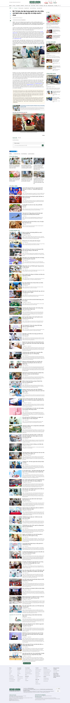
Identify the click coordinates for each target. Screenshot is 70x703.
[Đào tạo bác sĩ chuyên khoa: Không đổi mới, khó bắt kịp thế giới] (49, 99)
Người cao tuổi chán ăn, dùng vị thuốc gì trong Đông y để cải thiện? (56, 60)
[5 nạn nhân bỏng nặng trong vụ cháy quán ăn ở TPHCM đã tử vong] (15, 546)
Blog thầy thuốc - (48, 86)
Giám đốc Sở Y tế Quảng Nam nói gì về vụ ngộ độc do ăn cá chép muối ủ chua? (14, 166)
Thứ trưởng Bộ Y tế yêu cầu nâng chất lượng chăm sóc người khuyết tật (32, 326)
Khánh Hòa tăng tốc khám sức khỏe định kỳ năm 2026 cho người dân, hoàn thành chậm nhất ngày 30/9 (33, 343)
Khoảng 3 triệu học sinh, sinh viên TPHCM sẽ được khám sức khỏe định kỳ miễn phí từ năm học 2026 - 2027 (33, 391)
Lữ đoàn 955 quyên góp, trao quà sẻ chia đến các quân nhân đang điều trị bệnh (33, 552)
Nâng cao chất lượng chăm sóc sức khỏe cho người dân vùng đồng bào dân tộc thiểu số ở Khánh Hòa (32, 363)
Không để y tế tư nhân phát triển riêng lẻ (31, 240)
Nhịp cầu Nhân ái (55, 673)
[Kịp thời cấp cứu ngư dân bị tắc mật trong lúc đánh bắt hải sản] (15, 502)
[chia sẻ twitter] (10, 14)
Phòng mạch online (50, 5)
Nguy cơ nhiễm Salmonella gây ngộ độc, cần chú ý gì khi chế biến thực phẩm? (14, 179)
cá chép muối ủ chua (17, 38)
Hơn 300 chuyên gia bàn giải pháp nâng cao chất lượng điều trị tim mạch (33, 580)
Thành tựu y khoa (20, 8)
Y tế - (23, 242)
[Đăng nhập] (55, 1)
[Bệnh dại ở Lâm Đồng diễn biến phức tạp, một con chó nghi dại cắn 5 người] (15, 294)
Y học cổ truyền (33, 5)
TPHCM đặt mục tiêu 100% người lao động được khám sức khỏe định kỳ (33, 526)
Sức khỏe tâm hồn (38, 676)
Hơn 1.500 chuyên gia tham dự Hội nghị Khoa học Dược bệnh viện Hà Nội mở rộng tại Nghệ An (33, 480)
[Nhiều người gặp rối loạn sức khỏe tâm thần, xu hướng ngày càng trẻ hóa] (15, 647)
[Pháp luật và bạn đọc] (51, 3)
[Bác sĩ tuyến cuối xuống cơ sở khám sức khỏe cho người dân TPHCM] (15, 277)
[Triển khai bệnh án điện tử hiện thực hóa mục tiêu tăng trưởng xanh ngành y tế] (15, 455)
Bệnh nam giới (38, 673)
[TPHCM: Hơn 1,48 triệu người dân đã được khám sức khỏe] (15, 464)
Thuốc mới (18, 679)
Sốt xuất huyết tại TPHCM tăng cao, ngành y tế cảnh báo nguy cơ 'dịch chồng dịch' (32, 418)
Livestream (18, 673)
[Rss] (59, 688)
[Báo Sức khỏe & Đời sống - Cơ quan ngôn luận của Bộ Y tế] (35, 2)
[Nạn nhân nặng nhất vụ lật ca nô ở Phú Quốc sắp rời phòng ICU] (15, 609)
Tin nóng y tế (15, 8)
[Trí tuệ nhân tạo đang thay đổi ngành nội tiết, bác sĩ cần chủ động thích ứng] (49, 36)
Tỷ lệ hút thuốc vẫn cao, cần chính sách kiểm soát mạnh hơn (56, 31)
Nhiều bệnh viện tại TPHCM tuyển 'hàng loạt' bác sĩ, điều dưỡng (33, 266)
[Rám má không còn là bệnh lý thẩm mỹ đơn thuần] (15, 591)
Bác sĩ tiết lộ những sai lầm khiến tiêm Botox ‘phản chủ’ (32, 615)
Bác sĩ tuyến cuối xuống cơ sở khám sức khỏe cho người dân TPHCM (33, 275)
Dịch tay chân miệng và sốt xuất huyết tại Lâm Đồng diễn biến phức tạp (32, 317)
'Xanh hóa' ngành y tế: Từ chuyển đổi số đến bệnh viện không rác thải (33, 426)
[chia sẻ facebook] (10, 11)
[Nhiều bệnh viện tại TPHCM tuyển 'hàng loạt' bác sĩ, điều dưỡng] (15, 269)
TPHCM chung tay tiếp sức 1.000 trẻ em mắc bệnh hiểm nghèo (32, 517)
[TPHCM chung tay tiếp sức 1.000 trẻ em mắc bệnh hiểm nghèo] (15, 520)
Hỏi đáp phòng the (46, 678)
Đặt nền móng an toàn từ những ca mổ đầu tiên (32, 444)
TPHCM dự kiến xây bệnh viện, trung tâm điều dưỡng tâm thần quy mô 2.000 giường (32, 353)
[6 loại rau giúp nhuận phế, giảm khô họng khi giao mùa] (53, 47)
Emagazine (26, 677)
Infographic (26, 680)
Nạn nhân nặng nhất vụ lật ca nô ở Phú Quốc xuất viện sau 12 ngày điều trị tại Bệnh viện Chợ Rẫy (33, 571)
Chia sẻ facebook (13, 151)
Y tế (11, 5)
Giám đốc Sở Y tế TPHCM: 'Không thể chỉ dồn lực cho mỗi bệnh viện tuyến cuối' (33, 489)
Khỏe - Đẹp (45, 5)
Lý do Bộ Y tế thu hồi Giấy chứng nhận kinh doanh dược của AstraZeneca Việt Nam (52, 24)
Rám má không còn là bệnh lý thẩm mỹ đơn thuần (33, 588)
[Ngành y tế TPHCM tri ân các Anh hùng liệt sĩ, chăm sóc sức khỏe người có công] (15, 537)
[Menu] (58, 5)
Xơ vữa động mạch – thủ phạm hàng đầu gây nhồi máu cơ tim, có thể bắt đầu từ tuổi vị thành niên (33, 471)
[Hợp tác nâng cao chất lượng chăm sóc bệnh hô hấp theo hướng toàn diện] (15, 511)
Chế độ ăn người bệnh (47, 672)
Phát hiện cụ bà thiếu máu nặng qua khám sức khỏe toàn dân (32, 334)
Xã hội (10, 669)
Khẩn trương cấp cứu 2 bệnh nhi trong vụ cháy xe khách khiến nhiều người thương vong (33, 597)
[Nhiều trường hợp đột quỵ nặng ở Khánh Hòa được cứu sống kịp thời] (15, 384)
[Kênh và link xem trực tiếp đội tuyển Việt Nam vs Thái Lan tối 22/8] (15, 199)
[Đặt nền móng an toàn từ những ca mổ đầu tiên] (15, 447)
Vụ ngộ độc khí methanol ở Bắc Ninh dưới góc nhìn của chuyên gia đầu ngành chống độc (26, 179)
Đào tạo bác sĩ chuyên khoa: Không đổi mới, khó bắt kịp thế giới (56, 98)
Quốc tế (10, 672)
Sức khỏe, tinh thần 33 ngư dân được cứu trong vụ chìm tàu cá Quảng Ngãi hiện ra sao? (32, 562)
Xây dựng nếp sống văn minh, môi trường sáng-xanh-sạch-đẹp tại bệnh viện (32, 308)
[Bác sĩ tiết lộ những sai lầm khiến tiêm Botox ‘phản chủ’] (15, 618)
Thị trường (55, 5)
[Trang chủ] (10, 6)
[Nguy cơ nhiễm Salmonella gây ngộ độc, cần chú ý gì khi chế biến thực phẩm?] (14, 174)
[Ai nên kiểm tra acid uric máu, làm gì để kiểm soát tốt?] (15, 208)
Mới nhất (19, 137)
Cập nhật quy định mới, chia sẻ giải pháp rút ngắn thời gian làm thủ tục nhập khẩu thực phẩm (33, 654)
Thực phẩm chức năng (47, 675)
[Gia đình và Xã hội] (46, 3)
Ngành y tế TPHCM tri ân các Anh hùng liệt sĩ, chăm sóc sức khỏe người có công (32, 535)
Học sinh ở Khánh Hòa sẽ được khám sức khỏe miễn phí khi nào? (32, 283)
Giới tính (37, 5)
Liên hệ (58, 691)
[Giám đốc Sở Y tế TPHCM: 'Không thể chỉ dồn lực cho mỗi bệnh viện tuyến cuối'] (15, 492)
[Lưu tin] (10, 18)
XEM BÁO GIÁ (43, 694)
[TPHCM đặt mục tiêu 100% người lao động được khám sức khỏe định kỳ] (15, 528)
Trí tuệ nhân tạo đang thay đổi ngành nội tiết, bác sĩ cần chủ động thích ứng (56, 36)
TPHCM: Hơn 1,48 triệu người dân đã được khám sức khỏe (33, 462)
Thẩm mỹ (37, 682)
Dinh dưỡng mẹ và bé (47, 669)
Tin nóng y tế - (24, 235)
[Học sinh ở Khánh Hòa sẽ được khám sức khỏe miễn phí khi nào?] (15, 286)
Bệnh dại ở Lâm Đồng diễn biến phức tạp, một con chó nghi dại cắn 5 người (33, 292)
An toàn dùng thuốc (20, 676)
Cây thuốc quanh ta (28, 672)
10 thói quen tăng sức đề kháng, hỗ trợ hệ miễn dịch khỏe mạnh (56, 67)
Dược (29, 5)
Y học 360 (26, 5)
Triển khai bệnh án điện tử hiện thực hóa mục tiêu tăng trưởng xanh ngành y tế (33, 453)
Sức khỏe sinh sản (46, 679)
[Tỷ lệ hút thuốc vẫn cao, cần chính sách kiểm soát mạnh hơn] (49, 31)
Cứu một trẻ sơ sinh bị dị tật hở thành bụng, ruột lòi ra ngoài (33, 300)
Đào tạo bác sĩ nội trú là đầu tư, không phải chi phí (53, 85)
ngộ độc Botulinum (38, 83)
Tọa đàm (18, 670)
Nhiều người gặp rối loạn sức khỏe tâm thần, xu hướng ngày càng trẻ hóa (32, 645)
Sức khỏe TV (22, 5)
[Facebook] (47, 1)
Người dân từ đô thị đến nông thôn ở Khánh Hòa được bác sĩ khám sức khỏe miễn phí (33, 373)
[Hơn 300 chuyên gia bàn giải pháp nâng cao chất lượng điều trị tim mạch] (15, 582)
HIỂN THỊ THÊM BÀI (26, 663)
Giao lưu (18, 672)
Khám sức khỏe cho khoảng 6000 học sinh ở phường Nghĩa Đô (32, 233)
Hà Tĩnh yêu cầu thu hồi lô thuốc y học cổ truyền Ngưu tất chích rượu (33, 222)
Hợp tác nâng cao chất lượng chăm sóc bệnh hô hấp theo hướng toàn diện (33, 508)
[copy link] (10, 16)
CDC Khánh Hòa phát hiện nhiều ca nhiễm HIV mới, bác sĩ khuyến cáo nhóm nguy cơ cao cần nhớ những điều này (32, 436)
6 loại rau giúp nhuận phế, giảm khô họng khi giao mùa (53, 53)
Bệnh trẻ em (37, 675)
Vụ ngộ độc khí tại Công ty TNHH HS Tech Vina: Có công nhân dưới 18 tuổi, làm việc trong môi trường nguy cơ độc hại (39, 181)
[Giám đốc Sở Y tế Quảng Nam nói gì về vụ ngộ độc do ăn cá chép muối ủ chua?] (14, 161)
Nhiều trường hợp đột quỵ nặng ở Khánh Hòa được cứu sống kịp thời (32, 382)
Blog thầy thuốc (26, 8)
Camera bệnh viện (39, 8)
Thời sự (14, 5)
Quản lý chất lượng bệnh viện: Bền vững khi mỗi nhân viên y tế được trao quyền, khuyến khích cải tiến (33, 400)
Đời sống (54, 677)
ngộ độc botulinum (31, 153)
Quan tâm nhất (15, 137)
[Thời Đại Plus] (55, 3)
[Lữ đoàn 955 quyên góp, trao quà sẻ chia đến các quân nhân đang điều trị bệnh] (15, 555)
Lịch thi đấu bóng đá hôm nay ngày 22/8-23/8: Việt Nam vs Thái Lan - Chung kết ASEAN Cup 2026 (32, 189)
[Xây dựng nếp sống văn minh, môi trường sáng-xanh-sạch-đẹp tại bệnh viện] (15, 311)
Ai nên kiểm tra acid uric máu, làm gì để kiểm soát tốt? (32, 205)
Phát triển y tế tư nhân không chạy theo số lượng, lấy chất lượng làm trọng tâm (33, 258)
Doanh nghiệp (55, 672)
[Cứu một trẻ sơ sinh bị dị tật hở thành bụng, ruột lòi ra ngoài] (15, 302)
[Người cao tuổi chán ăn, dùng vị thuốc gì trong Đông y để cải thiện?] (49, 61)
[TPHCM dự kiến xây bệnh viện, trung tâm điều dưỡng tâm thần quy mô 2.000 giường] (15, 355)
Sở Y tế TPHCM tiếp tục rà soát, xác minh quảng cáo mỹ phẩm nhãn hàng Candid (33, 409)
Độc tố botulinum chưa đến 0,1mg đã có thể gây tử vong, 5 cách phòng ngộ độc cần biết (26, 166)
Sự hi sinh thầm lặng (33, 8)
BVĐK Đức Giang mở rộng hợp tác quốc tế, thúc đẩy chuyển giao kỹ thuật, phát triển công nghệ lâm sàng (32, 634)
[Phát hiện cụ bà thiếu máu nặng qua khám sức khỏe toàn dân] (15, 337)
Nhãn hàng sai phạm (56, 670)
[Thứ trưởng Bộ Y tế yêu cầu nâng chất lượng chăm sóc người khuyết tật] (15, 328)
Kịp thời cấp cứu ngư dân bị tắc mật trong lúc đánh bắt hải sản (32, 499)
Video (26, 679)
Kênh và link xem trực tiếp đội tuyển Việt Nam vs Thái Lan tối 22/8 (33, 197)
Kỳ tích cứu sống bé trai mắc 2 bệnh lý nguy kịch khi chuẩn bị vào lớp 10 (33, 624)
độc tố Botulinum (24, 153)
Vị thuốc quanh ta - (49, 55)
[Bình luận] (10, 21)
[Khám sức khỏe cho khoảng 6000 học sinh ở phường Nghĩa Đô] (15, 235)
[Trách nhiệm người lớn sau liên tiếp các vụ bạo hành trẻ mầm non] (49, 92)
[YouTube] (58, 688)
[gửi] (43, 145)
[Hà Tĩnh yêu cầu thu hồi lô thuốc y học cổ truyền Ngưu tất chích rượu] (15, 224)
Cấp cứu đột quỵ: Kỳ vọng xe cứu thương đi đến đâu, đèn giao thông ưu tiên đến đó (32, 250)
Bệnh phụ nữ (37, 672)
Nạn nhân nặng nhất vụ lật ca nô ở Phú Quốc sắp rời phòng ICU (33, 606)
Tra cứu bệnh (18, 5)
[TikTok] (56, 688)
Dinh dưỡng (41, 5)
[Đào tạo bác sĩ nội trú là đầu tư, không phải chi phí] (53, 79)
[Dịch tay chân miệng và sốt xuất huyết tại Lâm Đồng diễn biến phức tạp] (15, 320)
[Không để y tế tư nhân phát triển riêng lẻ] (15, 244)
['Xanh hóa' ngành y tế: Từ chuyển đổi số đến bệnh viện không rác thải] (15, 429)
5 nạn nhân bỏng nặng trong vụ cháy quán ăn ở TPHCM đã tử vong (32, 544)
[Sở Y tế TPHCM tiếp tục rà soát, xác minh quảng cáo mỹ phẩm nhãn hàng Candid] (15, 411)
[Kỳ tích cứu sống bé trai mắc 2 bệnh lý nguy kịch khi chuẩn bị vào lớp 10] (15, 627)
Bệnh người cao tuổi (38, 669)
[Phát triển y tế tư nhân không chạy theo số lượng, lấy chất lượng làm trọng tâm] (15, 260)
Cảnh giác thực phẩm (46, 673)
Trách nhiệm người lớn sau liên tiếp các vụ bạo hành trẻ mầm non (57, 92)
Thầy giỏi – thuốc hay (28, 669)
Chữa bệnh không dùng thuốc (28, 674)
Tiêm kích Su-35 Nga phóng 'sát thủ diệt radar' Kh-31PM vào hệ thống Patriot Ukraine (32, 214)
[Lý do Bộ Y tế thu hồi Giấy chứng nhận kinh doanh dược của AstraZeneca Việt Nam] (53, 18)
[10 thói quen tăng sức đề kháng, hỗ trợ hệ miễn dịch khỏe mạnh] (49, 67)
